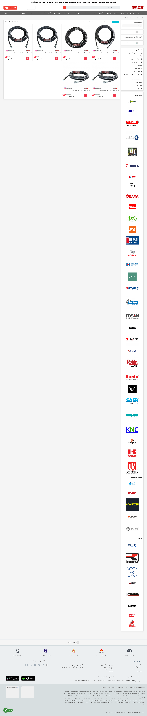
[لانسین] (132, 517)
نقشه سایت (80, 669)
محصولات (88, 13)
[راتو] (132, 339)
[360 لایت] (132, 102)
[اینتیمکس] (132, 166)
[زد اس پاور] (132, 389)
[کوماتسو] (132, 505)
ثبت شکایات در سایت (33, 13)
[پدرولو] (132, 289)
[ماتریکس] (132, 546)
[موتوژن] (132, 572)
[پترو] (132, 277)
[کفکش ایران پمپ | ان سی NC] (132, 484)
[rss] (30, 665)
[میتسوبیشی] (132, 583)
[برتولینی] (132, 241)
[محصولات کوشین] (132, 558)
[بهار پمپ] (132, 265)
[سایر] (132, 401)
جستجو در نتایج (138, 22)
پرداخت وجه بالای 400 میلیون (127, 13)
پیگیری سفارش (22, 13)
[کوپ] (132, 493)
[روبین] (132, 363)
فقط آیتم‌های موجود (130, 32)
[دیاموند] (132, 328)
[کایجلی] (132, 468)
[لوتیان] (132, 529)
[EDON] (132, 177)
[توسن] (132, 317)
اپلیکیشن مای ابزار (98, 13)
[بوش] (132, 253)
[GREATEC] (132, 185)
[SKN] (132, 218)
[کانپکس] (132, 441)
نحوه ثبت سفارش (68, 13)
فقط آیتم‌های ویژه (131, 43)
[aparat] (47, 665)
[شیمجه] (132, 415)
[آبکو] (132, 111)
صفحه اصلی (140, 13)
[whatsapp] (38, 665)
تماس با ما (13, 13)
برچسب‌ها (134, 18)
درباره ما (5, 13)
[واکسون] (132, 594)
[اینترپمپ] (132, 152)
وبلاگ (141, 56)
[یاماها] (132, 623)
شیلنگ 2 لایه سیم (125, 18)
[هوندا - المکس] (132, 615)
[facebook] (34, 665)
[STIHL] (132, 230)
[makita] (132, 207)
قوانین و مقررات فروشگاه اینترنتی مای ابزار (51, 13)
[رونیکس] (132, 377)
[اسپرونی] (132, 123)
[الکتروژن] (132, 138)
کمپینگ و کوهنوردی (111, 13)
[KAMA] (132, 196)
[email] (26, 665)
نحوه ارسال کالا (78, 13)
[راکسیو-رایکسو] (132, 351)
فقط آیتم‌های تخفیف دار (129, 37)
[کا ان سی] (132, 429)
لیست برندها (138, 95)
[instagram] (43, 665)
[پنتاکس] (132, 303)
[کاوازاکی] (132, 453)
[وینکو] (132, 606)
